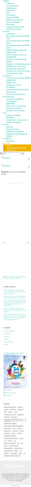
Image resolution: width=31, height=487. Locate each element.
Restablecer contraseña (16, 148)
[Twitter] (7, 466)
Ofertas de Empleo (13, 29)
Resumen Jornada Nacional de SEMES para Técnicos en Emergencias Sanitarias (18, 66)
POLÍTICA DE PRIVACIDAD (15, 480)
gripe (14, 428)
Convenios (10, 24)
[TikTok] (23, 466)
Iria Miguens (15, 431)
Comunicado (7, 333)
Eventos (6, 31)
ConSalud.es (13, 409)
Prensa (6, 125)
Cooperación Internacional (17, 120)
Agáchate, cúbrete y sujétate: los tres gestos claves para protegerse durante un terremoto (15, 310)
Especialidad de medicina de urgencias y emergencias (13, 420)
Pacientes (10, 141)
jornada (13, 433)
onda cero (10, 440)
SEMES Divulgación (14, 122)
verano (20, 453)
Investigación (8, 97)
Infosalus (19, 428)
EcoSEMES (10, 87)
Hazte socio (11, 150)
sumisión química (18, 448)
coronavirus (20, 409)
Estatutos (10, 3)
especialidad (14, 417)
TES (8, 13)
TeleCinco (16, 450)
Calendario (10, 34)
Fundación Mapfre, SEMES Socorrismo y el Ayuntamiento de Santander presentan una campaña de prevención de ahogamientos (15, 303)
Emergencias (20, 414)
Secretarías (10, 15)
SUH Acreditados (13, 22)
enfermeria (6, 417)
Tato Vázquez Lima (8, 450)
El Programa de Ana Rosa (10, 414)
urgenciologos (14, 453)
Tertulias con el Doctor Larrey (18, 71)
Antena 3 (20, 407)
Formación (7, 76)
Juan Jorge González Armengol (11, 438)
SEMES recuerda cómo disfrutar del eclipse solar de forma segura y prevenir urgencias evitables (15, 291)
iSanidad (22, 431)
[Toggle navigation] (29, 159)
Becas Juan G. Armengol (16, 106)
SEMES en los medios (15, 132)
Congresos (7, 336)
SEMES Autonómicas (14, 20)
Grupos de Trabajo (13, 115)
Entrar (9, 146)
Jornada (6, 339)
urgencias (6, 453)
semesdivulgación (8, 448)
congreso (6, 409)
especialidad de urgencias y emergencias (13, 426)
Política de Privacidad (20, 268)
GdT (5, 113)
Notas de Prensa (12, 129)
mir (5, 440)
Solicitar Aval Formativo (15, 94)
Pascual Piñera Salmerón (10, 443)
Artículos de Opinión (9, 331)
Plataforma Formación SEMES (18, 78)
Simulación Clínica (13, 85)
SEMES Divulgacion (13, 445)
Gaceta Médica (7, 428)
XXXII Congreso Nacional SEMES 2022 (12, 455)
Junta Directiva (12, 6)
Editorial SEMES (12, 17)
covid (5, 412)
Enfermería (10, 10)
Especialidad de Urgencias (10, 423)
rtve (22, 443)
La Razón (21, 438)
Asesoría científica (13, 108)
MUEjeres (10, 118)
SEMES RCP (11, 80)
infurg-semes (7, 431)
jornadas (19, 433)
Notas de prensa (8, 342)
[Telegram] (10, 466)
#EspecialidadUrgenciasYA (10, 407)
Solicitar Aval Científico (15, 111)
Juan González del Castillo (10, 436)
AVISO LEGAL (8, 479)
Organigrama (11, 8)
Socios (6, 143)
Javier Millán (7, 433)
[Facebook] (20, 466)
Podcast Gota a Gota (14, 73)
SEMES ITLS (11, 83)
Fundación (7, 139)
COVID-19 (10, 412)
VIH (24, 453)
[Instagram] (16, 466)
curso (15, 412)
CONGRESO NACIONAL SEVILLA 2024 (13, 353)
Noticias (9, 127)
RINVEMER (10, 104)
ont (14, 440)
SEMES (6, 1)
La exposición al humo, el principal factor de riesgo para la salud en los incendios (15, 297)
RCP (18, 443)
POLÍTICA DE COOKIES (19, 479)
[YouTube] (13, 466)
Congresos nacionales (15, 27)
